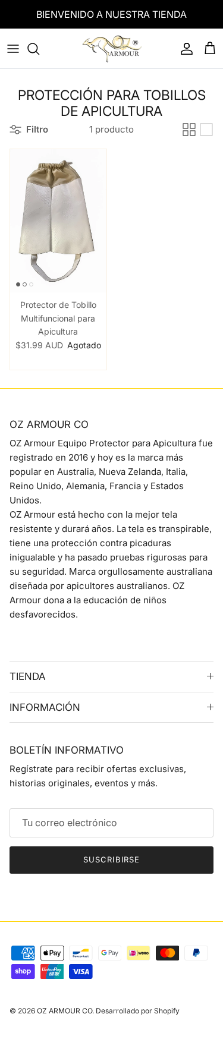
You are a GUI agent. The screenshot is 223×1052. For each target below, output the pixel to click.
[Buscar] (39, 49)
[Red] (189, 129)
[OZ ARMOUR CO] (112, 48)
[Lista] (206, 129)
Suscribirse (111, 859)
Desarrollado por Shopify (138, 1010)
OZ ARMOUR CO (64, 1010)
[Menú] (13, 49)
